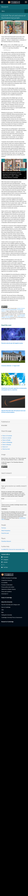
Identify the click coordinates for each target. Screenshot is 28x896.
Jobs (2, 609)
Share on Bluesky (6, 444)
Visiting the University (6, 615)
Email (2, 498)
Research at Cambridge (7, 621)
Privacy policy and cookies (7, 587)
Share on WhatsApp (7, 442)
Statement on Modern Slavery (8, 589)
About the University (6, 602)
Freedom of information (7, 584)
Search (26, 2)
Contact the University (6, 580)
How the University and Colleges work (10, 604)
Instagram (5, 559)
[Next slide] (25, 160)
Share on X (5, 446)
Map (2, 612)
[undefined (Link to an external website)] (4, 306)
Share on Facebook (7, 435)
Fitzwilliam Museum (6, 541)
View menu (2, 2)
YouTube (5, 567)
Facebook (5, 557)
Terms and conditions (9, 316)
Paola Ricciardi (5, 533)
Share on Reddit (6, 440)
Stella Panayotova (5, 530)
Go (2, 480)
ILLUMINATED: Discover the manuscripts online (13, 549)
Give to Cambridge (5, 607)
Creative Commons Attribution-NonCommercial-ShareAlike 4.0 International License (13, 309)
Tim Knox (3, 528)
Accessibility (4, 582)
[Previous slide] (3, 160)
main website (22, 314)
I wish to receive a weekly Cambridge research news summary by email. (14, 505)
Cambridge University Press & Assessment (11, 617)
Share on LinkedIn (6, 438)
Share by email (6, 449)
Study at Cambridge (6, 597)
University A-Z (4, 593)
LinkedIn (5, 562)
